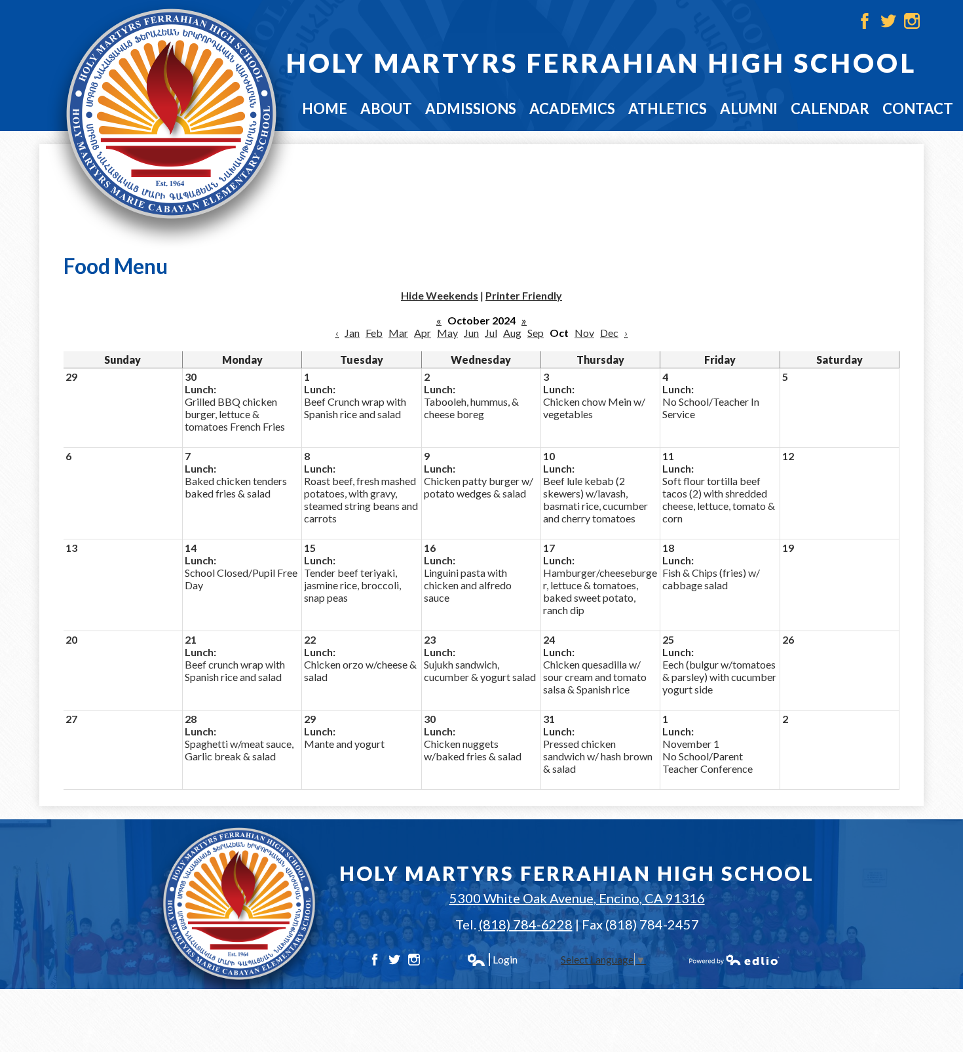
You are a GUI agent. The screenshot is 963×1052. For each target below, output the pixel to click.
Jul (491, 332)
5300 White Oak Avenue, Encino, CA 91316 (577, 898)
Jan (352, 332)
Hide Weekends (439, 295)
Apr (422, 332)
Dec (609, 332)
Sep (535, 332)
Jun (471, 332)
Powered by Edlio (734, 959)
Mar (398, 332)
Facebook (865, 21)
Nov (584, 332)
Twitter (888, 21)
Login (492, 959)
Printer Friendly (523, 295)
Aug (512, 332)
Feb (374, 332)
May (447, 332)
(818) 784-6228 (526, 924)
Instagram (912, 21)
